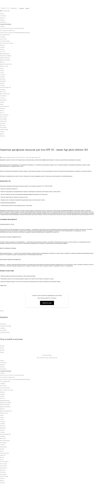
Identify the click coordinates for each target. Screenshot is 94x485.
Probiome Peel (3, 121)
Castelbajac (2, 36)
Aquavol (2, 70)
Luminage (2, 76)
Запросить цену (47, 303)
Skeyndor (2, 83)
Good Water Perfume (5, 41)
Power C (2, 112)
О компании (3, 15)
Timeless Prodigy (4, 129)
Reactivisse (2, 79)
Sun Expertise (3, 127)
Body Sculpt (3, 91)
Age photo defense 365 (5, 87)
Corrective (2, 98)
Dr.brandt (2, 45)
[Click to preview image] (20, 157)
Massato (2, 133)
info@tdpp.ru (14, 8)
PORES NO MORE (5, 58)
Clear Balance (3, 95)
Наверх (2, 310)
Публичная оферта (47, 355)
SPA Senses (3, 125)
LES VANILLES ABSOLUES (7, 30)
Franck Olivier (3, 39)
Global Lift (2, 108)
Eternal (1, 104)
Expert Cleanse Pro (4, 106)
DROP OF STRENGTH (6, 64)
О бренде (2, 26)
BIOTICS (2, 62)
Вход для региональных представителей (47, 357)
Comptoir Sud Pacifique (5, 326)
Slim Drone (2, 123)
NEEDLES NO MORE (5, 55)
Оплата (27, 8)
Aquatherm (2, 89)
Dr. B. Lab (2, 51)
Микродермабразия (5, 53)
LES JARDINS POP (5, 34)
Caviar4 (2, 72)
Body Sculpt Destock (5, 93)
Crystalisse (2, 74)
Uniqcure (2, 131)
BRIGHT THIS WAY (5, 60)
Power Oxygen (3, 117)
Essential (2, 102)
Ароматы (2, 20)
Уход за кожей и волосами (6, 43)
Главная (2, 13)
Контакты (2, 136)
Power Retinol (3, 119)
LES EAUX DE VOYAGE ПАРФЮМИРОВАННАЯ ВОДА (15, 32)
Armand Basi (3, 22)
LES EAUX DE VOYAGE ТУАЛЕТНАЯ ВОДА (12, 28)
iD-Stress (2, 49)
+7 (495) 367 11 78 (4, 8)
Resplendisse (3, 81)
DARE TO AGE (4, 66)
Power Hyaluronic (4, 114)
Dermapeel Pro (3, 100)
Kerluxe (2, 68)
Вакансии (2, 18)
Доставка (21, 8)
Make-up (2, 110)
